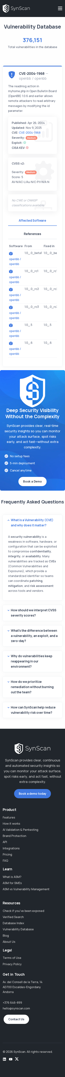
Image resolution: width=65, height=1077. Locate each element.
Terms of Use (12, 958)
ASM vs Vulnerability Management (26, 889)
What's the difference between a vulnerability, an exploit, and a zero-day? (34, 635)
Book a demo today (32, 794)
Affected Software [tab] (32, 220)
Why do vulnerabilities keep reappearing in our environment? (31, 661)
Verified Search (13, 917)
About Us (9, 942)
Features (9, 817)
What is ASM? (12, 877)
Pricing (7, 854)
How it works (11, 824)
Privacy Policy (12, 964)
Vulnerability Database (18, 929)
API (5, 842)
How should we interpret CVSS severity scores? (33, 612)
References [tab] (32, 234)
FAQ (5, 861)
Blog (6, 936)
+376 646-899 (12, 1003)
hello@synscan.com (16, 1008)
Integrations (11, 848)
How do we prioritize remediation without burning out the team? (32, 687)
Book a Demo (32, 481)
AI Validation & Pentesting (20, 830)
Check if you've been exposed (23, 911)
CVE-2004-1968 (29, 133)
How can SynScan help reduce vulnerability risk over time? (33, 710)
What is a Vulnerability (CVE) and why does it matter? (32, 522)
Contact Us (16, 1019)
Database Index (13, 923)
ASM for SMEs (12, 883)
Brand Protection (14, 836)
